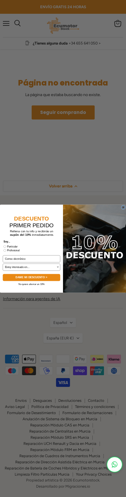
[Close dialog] (123, 207)
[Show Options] (58, 267)
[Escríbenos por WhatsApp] (114, 464)
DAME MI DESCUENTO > (31, 277)
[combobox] (31, 267)
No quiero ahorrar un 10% (31, 284)
